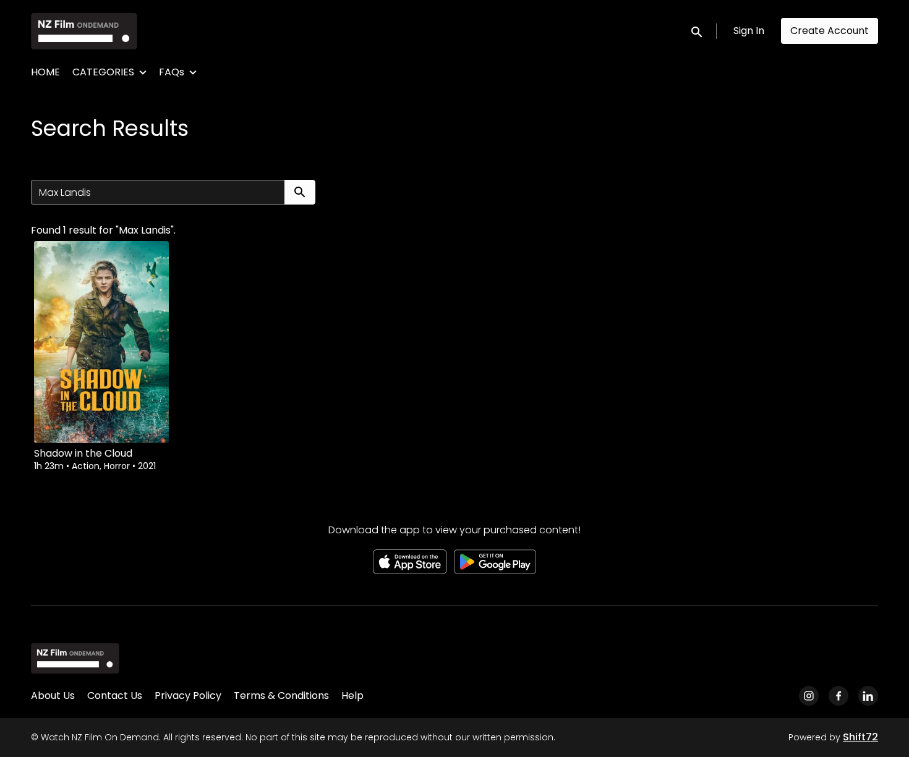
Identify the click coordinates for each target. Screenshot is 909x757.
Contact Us (114, 695)
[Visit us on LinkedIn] (868, 696)
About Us (53, 695)
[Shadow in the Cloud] (101, 342)
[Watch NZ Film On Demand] (75, 658)
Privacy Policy (188, 695)
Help (352, 695)
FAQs (171, 72)
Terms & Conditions (281, 695)
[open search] (697, 30)
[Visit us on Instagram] (809, 696)
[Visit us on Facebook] (838, 696)
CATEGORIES (103, 72)
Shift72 (860, 737)
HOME (45, 72)
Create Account (829, 30)
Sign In (748, 30)
